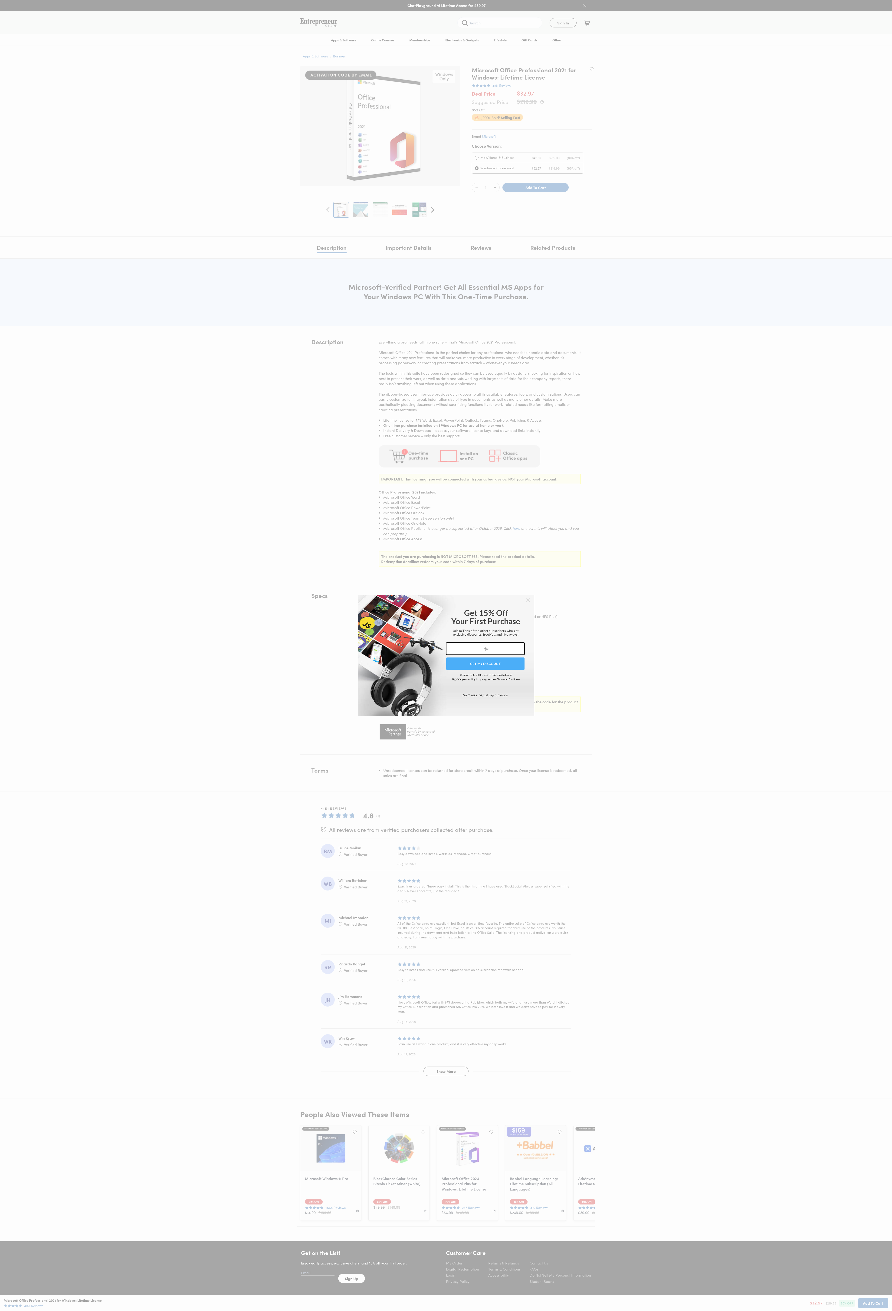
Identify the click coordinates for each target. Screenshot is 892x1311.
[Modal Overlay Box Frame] (446, 655)
